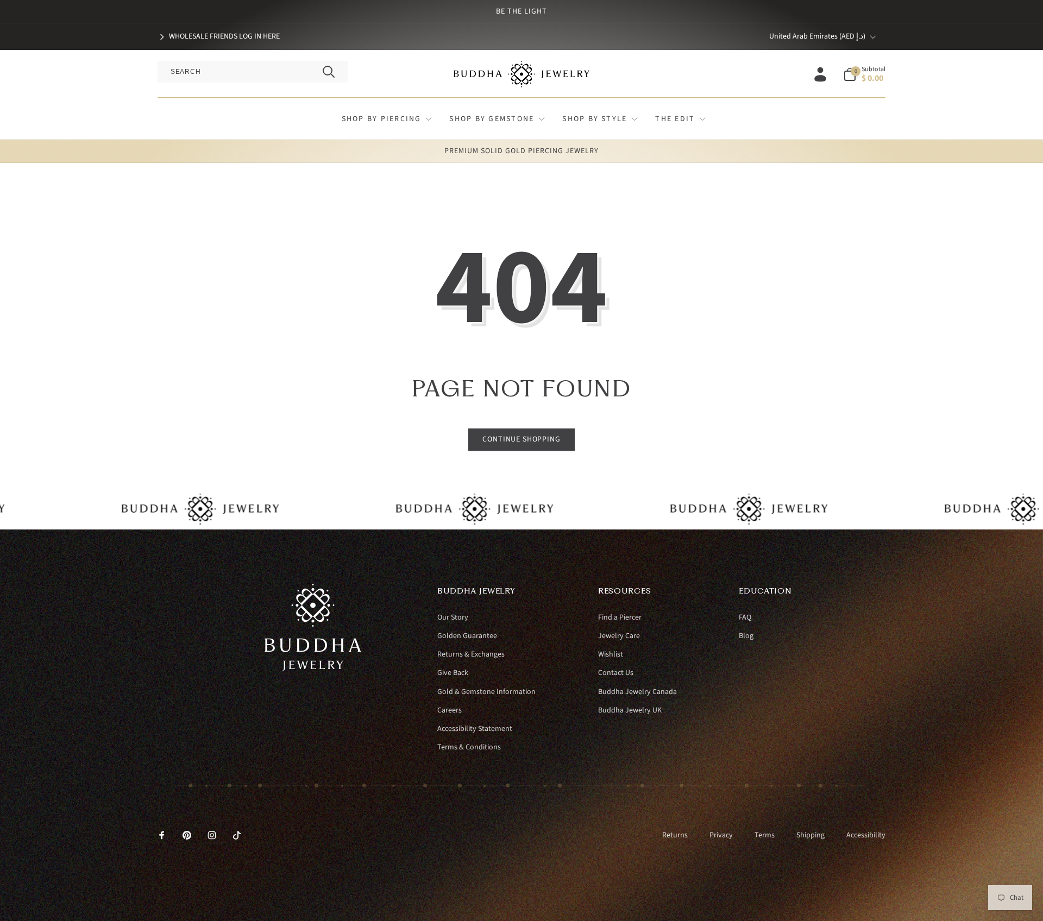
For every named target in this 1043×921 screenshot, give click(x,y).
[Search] (329, 72)
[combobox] (253, 72)
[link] (219, 36)
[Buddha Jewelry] (313, 668)
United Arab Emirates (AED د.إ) (817, 36)
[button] (864, 74)
